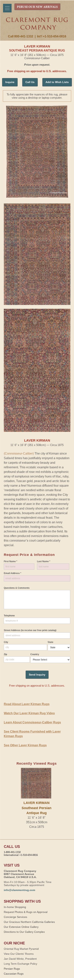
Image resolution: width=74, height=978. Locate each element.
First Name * (10, 561)
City (6, 642)
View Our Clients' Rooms (19, 953)
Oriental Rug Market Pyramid (21, 948)
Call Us (30, 82)
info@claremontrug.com (19, 890)
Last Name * (43, 561)
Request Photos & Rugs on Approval (25, 911)
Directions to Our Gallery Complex (24, 931)
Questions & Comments (17, 588)
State (50, 642)
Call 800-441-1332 (20, 36)
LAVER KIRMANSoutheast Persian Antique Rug (36, 808)
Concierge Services (15, 916)
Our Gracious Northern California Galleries (29, 921)
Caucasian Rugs (14, 973)
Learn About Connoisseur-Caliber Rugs (32, 722)
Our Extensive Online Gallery (21, 926)
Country (34, 654)
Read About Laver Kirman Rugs (27, 704)
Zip (5, 654)
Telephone (9, 615)
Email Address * (12, 573)
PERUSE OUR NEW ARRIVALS (37, 7)
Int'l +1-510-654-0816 (51, 36)
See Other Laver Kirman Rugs (25, 745)
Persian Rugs (12, 968)
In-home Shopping (15, 907)
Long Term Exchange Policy (20, 963)
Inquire (9, 82)
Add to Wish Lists (57, 82)
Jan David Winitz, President (20, 958)
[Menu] (7, 8)
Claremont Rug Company (37, 26)
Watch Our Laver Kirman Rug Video (29, 713)
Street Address (30, 630)
